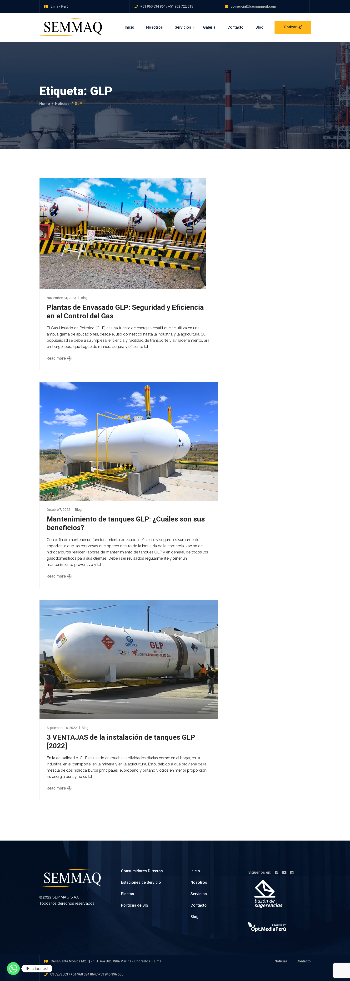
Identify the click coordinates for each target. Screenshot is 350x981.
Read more (57, 358)
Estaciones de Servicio (141, 882)
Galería (209, 27)
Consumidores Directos (142, 871)
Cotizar (290, 27)
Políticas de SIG (134, 905)
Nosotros (154, 27)
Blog (259, 27)
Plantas (127, 894)
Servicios (183, 27)
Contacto (235, 27)
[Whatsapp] (13, 968)
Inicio (129, 27)
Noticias (62, 103)
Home (44, 103)
